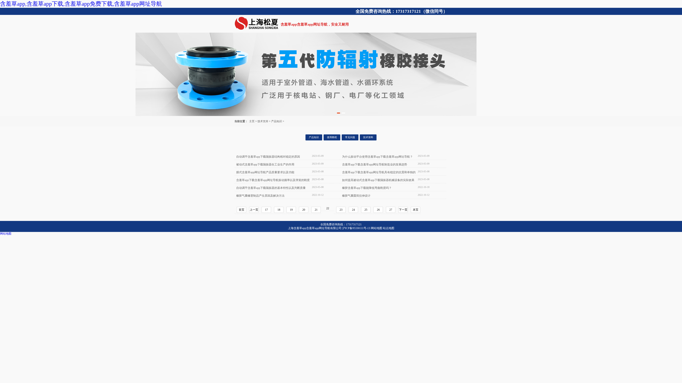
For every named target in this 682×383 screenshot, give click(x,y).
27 (390, 209)
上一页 (254, 209)
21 (316, 209)
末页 (415, 209)
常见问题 (350, 137)
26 (378, 209)
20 (303, 209)
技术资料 (368, 137)
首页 (241, 209)
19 (291, 209)
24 (353, 209)
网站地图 (376, 228)
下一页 (403, 209)
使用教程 (332, 137)
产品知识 (276, 121)
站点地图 (388, 228)
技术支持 (263, 121)
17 (266, 209)
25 (365, 209)
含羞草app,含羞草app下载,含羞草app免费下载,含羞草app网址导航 (81, 4)
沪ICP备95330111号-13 (356, 228)
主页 (252, 121)
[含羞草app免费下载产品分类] (341, 74)
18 (278, 209)
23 (341, 209)
